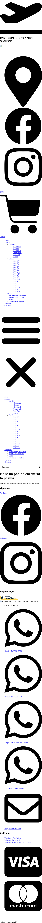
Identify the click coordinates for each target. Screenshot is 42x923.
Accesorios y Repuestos (17, 295)
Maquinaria (17, 253)
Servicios (7, 304)
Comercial (17, 251)
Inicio (6, 240)
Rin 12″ (16, 261)
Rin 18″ (16, 275)
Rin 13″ (16, 263)
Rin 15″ (16, 267)
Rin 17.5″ (16, 273)
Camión (16, 249)
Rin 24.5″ (16, 291)
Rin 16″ (16, 269)
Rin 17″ (16, 271)
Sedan (15, 257)
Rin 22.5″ (16, 287)
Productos (8, 293)
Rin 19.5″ (16, 279)
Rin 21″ (16, 283)
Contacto (7, 306)
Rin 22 (15, 285)
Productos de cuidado (16, 301)
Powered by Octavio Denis (27, 918)
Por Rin (11, 259)
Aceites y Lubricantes (16, 297)
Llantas (7, 243)
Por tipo (12, 245)
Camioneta (17, 247)
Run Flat (16, 255)
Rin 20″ (16, 281)
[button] (21, 351)
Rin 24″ (16, 289)
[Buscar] (39, 467)
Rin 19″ (16, 277)
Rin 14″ (16, 265)
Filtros (11, 299)
